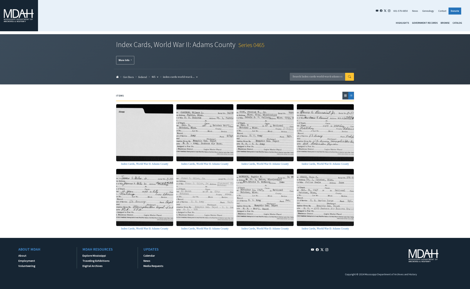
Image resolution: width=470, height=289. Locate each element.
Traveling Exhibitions (95, 261)
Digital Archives (92, 266)
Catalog (457, 22)
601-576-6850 (400, 11)
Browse (445, 22)
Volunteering (26, 266)
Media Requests (153, 266)
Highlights (402, 22)
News (415, 11)
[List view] (351, 95)
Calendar (149, 255)
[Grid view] (345, 95)
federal (142, 77)
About (22, 255)
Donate (455, 11)
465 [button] (153, 77)
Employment (26, 261)
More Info (124, 60)
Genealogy (428, 11)
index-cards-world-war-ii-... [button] (179, 77)
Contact (442, 11)
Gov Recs (128, 77)
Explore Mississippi (94, 255)
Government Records (425, 22)
